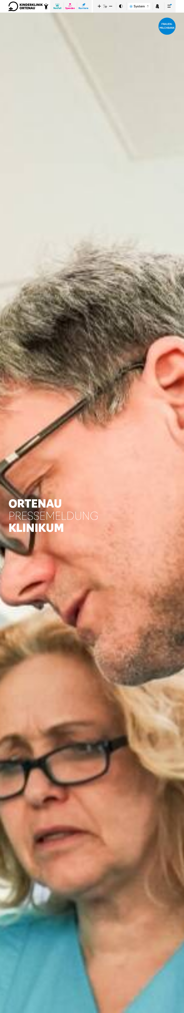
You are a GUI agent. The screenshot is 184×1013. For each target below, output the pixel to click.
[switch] (121, 6)
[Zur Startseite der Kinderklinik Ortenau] (28, 6)
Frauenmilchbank (167, 26)
